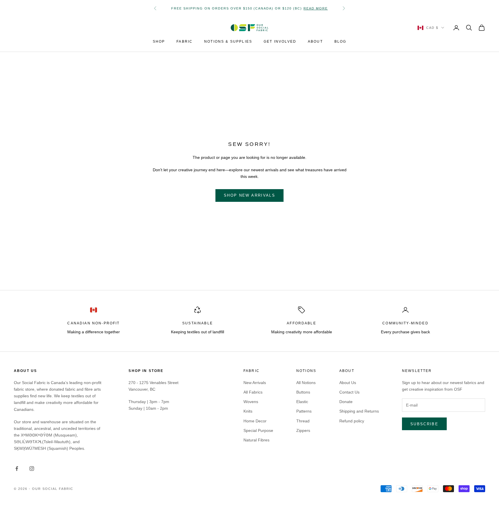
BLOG (340, 41)
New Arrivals (254, 382)
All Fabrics (252, 392)
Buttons (303, 392)
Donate (346, 401)
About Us (347, 382)
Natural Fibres (256, 440)
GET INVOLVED (280, 41)
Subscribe (424, 424)
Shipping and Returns (359, 411)
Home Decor (255, 421)
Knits (247, 411)
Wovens (250, 401)
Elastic (302, 401)
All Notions (306, 382)
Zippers (303, 430)
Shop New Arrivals (249, 195)
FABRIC (184, 41)
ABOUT (315, 41)
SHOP (159, 41)
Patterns (304, 411)
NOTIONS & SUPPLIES (228, 41)
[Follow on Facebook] (17, 468)
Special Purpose (258, 430)
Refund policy (351, 421)
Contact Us (349, 392)
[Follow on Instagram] (32, 468)
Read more (316, 8)
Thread (303, 421)
